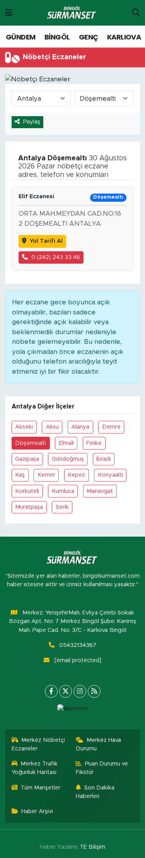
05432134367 (77, 645)
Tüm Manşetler (40, 788)
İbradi (103, 459)
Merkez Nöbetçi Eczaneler (38, 744)
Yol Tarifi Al (46, 241)
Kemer (46, 475)
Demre (111, 427)
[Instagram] (79, 691)
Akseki (24, 427)
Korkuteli (27, 491)
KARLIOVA (124, 37)
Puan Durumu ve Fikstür (102, 768)
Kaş (20, 475)
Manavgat (100, 491)
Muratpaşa (29, 507)
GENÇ (88, 37)
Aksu (52, 427)
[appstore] (73, 710)
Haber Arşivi (37, 811)
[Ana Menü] (8, 12)
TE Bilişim (92, 847)
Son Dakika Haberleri (95, 792)
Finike (94, 443)
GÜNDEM (20, 37)
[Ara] (136, 13)
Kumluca (63, 491)
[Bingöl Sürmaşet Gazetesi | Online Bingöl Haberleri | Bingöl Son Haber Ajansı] (72, 12)
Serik (62, 507)
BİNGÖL (57, 37)
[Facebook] (51, 691)
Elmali (66, 443)
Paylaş (31, 122)
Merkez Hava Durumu (98, 744)
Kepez (76, 475)
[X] (65, 691)
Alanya (80, 427)
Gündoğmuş (68, 459)
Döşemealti (30, 443)
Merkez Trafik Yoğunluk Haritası (35, 768)
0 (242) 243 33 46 (55, 257)
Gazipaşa (27, 459)
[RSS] (94, 691)
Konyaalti (110, 475)
